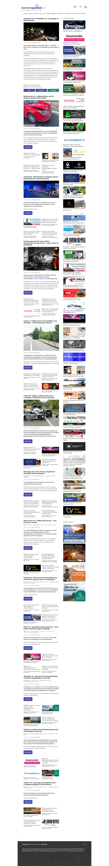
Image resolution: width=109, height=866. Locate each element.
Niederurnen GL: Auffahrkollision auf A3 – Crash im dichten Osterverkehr (39, 97)
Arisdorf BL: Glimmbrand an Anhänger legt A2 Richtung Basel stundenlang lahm (41, 177)
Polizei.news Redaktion (35, 42)
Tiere (78, 13)
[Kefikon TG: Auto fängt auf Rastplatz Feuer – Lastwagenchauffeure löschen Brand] (41, 788)
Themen (48, 13)
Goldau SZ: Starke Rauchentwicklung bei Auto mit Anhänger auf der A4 (41, 730)
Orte (44, 13)
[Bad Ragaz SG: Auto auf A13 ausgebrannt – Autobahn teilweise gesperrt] (41, 477)
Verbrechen (54, 13)
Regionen (30, 13)
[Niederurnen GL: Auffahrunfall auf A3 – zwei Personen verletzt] (41, 525)
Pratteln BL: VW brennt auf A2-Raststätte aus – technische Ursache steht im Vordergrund (41, 578)
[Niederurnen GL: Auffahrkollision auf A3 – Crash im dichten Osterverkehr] (41, 113)
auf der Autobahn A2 (40, 278)
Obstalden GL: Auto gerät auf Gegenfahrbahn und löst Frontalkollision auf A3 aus (41, 677)
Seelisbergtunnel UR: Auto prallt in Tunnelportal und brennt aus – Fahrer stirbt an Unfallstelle (41, 243)
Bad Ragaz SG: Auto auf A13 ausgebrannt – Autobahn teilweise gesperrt (40, 472)
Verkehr (59, 13)
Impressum (26, 844)
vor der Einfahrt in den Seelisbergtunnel (42, 281)
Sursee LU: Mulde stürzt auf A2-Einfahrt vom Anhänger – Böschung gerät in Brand (40, 322)
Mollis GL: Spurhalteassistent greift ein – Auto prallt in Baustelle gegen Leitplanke (41, 628)
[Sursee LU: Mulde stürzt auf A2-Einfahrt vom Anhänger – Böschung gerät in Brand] (41, 338)
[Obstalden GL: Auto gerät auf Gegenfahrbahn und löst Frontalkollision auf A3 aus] (41, 681)
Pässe (63, 13)
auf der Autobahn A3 (45, 637)
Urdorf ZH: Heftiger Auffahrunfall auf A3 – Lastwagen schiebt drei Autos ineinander (39, 396)
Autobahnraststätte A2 (43, 590)
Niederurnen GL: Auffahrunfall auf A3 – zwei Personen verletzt (40, 521)
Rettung (74, 13)
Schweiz (26, 13)
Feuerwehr (68, 13)
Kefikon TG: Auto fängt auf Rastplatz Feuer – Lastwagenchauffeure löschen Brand (40, 783)
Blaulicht (83, 13)
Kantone (36, 13)
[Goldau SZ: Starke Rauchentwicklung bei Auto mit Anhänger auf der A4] (41, 734)
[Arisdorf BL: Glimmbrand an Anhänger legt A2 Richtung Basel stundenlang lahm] (41, 189)
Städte (40, 13)
